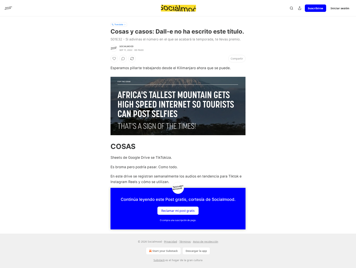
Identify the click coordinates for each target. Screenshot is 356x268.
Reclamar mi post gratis (178, 210)
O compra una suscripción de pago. (178, 220)
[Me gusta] (114, 58)
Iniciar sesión (340, 8)
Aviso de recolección (205, 241)
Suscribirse (315, 8)
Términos (185, 241)
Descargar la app (196, 251)
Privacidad (170, 241)
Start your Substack (165, 251)
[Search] (291, 8)
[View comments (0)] (123, 58)
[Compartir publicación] (299, 8)
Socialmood (126, 46)
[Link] (105, 146)
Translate (118, 24)
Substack (159, 260)
